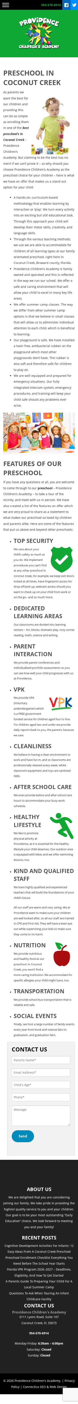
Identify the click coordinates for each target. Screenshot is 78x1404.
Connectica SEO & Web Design (45, 1387)
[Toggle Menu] (5, 5)
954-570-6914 (51, 5)
